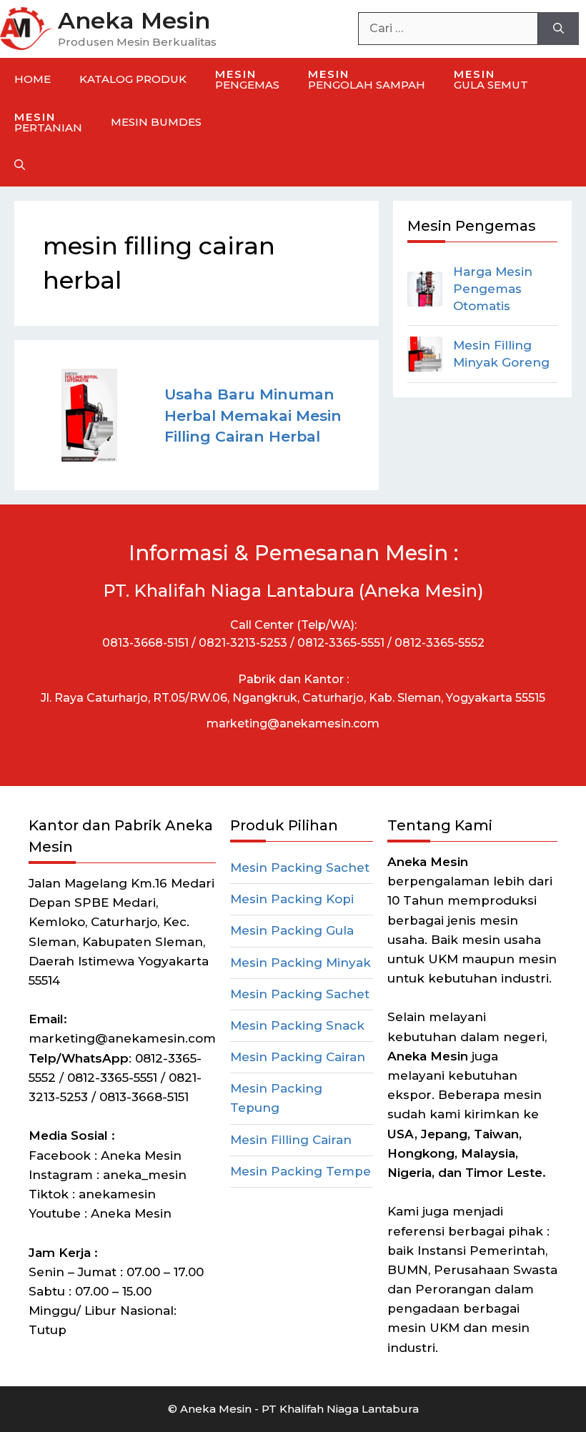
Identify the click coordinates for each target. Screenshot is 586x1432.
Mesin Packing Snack (297, 1025)
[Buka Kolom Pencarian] (19, 165)
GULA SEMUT (491, 79)
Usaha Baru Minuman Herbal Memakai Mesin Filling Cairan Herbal (253, 414)
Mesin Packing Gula (292, 930)
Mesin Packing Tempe (300, 1171)
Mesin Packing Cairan (297, 1057)
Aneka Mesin (134, 20)
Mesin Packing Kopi (292, 899)
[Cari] (558, 28)
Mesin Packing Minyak (300, 962)
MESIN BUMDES (156, 122)
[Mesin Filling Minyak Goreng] (424, 354)
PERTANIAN (48, 122)
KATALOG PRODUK (133, 79)
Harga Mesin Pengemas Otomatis (492, 288)
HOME (32, 79)
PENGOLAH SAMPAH (366, 79)
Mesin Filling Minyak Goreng (501, 353)
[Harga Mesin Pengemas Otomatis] (424, 289)
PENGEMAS (247, 79)
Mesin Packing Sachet (299, 867)
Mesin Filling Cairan (291, 1140)
